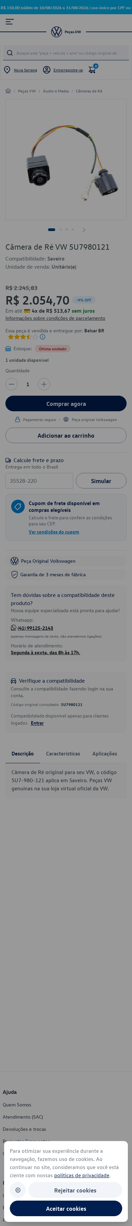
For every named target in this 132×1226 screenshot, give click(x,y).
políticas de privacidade (81, 1175)
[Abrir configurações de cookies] (18, 1190)
